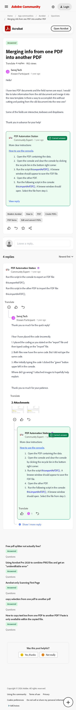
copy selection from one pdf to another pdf (28, 598)
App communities (25, 15)
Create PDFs (50, 214)
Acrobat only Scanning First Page (23, 582)
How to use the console (21, 150)
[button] (6, 7)
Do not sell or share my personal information (46, 700)
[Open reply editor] (38, 243)
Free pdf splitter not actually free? (23, 546)
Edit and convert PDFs (31, 220)
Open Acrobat (61, 28)
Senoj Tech (16, 69)
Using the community (16, 694)
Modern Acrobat (14, 214)
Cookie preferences (15, 700)
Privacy (46, 694)
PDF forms (12, 220)
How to (29, 214)
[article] (38, 288)
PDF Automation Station (26, 136)
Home (10, 15)
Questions (55, 15)
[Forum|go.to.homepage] (25, 7)
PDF (39, 214)
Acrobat (42, 15)
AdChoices (14, 705)
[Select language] (53, 7)
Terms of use (34, 694)
